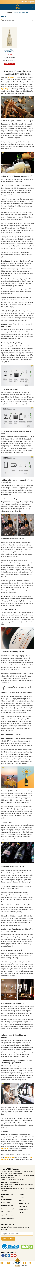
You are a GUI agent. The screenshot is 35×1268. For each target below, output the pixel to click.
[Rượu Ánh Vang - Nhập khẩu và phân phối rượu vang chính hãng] (17, 7)
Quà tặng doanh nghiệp (7, 1218)
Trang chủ (9, 12)
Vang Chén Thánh (24, 1206)
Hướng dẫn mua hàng (7, 1215)
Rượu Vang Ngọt (23, 1209)
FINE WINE (21, 1212)
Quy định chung (5, 1202)
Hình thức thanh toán (7, 1205)
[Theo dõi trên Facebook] (2, 1255)
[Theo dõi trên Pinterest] (12, 1255)
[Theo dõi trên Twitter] (9, 1255)
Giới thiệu (21, 1200)
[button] (2, 6)
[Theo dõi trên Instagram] (5, 1255)
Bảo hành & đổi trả (6, 1212)
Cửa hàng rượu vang (24, 1203)
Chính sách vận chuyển (7, 1208)
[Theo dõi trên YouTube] (15, 1255)
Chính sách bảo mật (6, 1199)
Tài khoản (21, 1197)
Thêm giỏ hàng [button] (9, 63)
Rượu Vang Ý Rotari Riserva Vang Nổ (9, 50)
